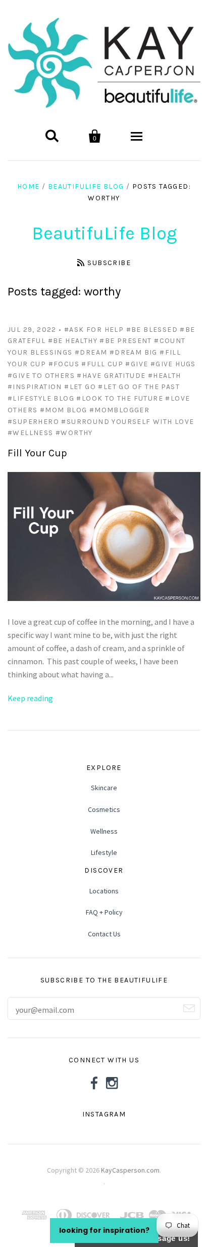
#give (136, 364)
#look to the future (119, 398)
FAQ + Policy (104, 912)
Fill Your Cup (37, 453)
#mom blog (63, 410)
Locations (104, 890)
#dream (91, 352)
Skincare (104, 787)
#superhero (33, 421)
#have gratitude (111, 375)
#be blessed (152, 329)
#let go (80, 386)
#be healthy (72, 340)
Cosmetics (104, 809)
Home (28, 186)
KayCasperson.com (130, 1170)
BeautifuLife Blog (86, 186)
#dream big (134, 352)
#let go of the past (139, 386)
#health (164, 375)
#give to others (41, 375)
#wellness (31, 432)
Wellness (104, 831)
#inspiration (35, 386)
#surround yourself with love (127, 421)
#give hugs (173, 364)
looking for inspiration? (104, 1230)
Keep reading (30, 698)
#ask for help (94, 329)
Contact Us (104, 933)
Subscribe (109, 263)
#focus (63, 364)
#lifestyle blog (41, 398)
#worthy (74, 432)
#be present (125, 340)
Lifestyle (104, 852)
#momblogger (119, 410)
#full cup (102, 364)
